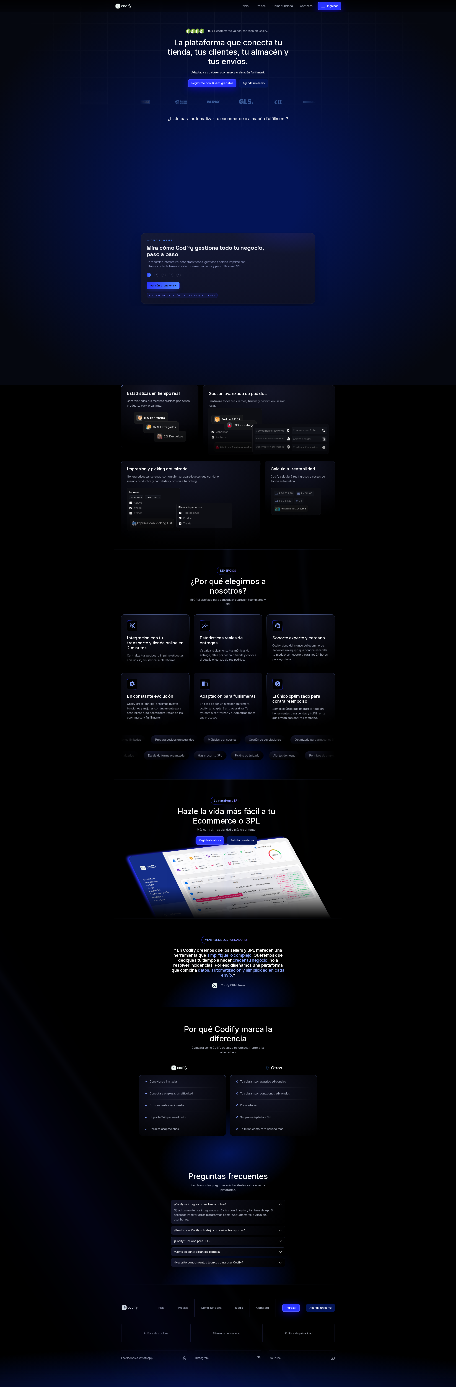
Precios (183, 1307)
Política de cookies (156, 1333)
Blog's (239, 1307)
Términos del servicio (226, 1333)
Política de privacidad (298, 1333)
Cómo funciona (211, 1307)
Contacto (262, 1307)
